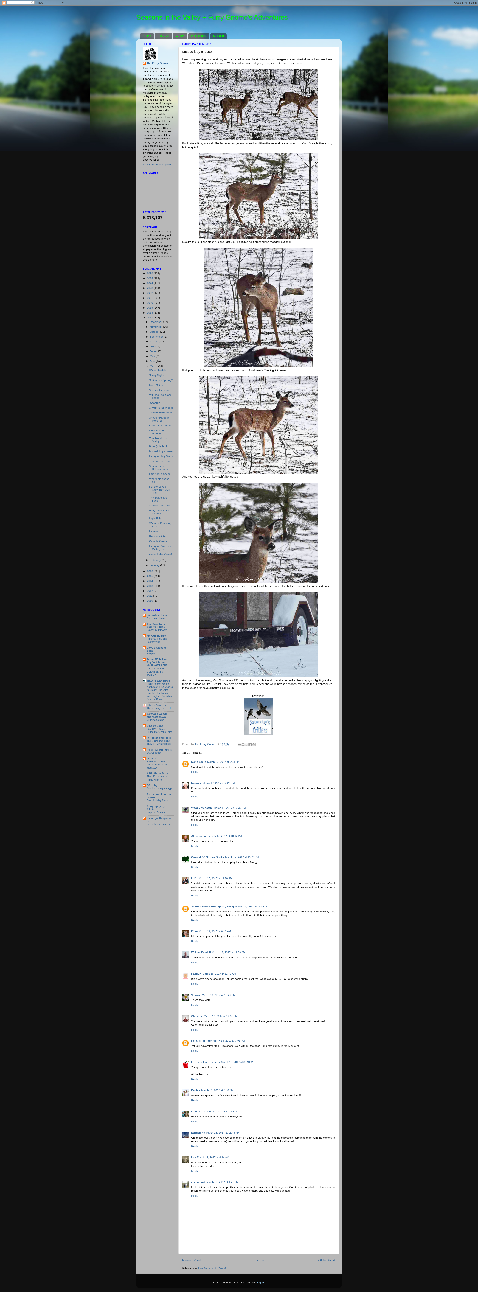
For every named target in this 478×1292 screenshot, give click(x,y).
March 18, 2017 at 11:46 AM (219, 973)
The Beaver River (159, 461)
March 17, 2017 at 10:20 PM (242, 857)
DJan (194, 931)
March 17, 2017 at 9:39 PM (230, 807)
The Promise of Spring (158, 440)
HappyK (196, 973)
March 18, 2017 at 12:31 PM (221, 1016)
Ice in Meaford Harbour (157, 432)
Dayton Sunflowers (157, 630)
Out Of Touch (154, 752)
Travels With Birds (158, 680)
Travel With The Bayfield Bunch (157, 661)
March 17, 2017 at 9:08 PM (223, 762)
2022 (150, 293)
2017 (150, 317)
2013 (150, 586)
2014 (150, 581)
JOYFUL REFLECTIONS (156, 760)
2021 (150, 298)
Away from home (156, 618)
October (155, 331)
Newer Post (191, 1260)
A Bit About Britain (158, 773)
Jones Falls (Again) (160, 554)
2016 (150, 571)
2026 (150, 273)
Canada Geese (158, 541)
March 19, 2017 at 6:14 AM (213, 1157)
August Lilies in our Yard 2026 (157, 766)
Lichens (153, 531)
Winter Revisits (158, 370)
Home (147, 35)
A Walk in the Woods (161, 407)
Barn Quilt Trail (158, 446)
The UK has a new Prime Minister (157, 778)
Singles (151, 653)
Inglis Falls (155, 518)
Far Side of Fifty (201, 1040)
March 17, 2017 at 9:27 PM (219, 783)
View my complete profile (157, 164)
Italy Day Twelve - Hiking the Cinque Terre (159, 730)
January (155, 565)
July (152, 346)
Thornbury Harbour (160, 412)
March (154, 366)
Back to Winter (157, 536)
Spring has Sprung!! (161, 380)
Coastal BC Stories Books (207, 857)
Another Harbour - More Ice (160, 419)
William (180, 35)
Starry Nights (156, 375)
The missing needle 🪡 (159, 708)
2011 (150, 595)
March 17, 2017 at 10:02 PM (225, 836)
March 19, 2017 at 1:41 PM (222, 1182)
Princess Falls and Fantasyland (157, 640)
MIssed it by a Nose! (161, 451)
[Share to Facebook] (250, 744)
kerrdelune (198, 1132)
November (156, 326)
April (153, 361)
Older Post (326, 1260)
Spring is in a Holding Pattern (159, 467)
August (154, 341)
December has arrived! (159, 824)
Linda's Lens (155, 725)
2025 (150, 278)
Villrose (196, 995)
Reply (194, 771)
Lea (193, 1157)
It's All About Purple (159, 749)
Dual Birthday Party (157, 800)
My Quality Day (156, 635)
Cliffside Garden (155, 720)
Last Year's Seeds (159, 473)
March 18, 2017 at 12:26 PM (218, 995)
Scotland (218, 35)
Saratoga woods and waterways (157, 715)
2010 (150, 600)
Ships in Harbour (159, 390)
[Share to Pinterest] (254, 744)
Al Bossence (199, 836)
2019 (150, 307)
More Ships (156, 385)
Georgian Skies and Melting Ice (161, 548)
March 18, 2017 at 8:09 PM (237, 1062)
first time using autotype (160, 788)
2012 (150, 591)
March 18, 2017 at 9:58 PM (217, 1090)
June (153, 351)
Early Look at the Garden (159, 512)
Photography (199, 35)
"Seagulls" (155, 403)
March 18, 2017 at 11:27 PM (220, 1111)
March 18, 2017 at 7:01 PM (229, 1040)
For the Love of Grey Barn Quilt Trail (159, 489)
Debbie (195, 1090)
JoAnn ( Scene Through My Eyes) (212, 906)
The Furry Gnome (158, 63)
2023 (150, 288)
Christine (197, 1016)
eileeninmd (198, 1182)
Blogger (260, 1282)
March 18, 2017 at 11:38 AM (228, 952)
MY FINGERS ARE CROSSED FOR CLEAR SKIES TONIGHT (157, 670)
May (153, 356)
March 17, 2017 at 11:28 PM (215, 878)
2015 (150, 576)
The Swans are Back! (158, 499)
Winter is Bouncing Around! (160, 525)
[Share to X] (247, 744)
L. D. (194, 878)
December (156, 322)
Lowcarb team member (205, 1062)
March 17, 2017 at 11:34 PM (252, 906)
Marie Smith (198, 762)
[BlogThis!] (243, 744)
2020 (150, 302)
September (157, 336)
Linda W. (196, 1111)
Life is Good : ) (156, 705)
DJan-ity (152, 785)
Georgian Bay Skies (161, 456)
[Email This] (239, 744)
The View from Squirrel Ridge (156, 625)
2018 (150, 312)
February (156, 560)
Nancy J (196, 783)
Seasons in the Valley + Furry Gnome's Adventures (212, 17)
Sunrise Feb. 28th (159, 505)
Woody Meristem (201, 807)
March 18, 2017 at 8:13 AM (215, 931)
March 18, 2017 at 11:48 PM (222, 1132)
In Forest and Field (159, 737)
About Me (163, 35)
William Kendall (201, 952)
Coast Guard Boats (160, 425)
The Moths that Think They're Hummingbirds (159, 742)
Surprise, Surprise (156, 812)
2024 (150, 283)
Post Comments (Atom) (212, 1268)
